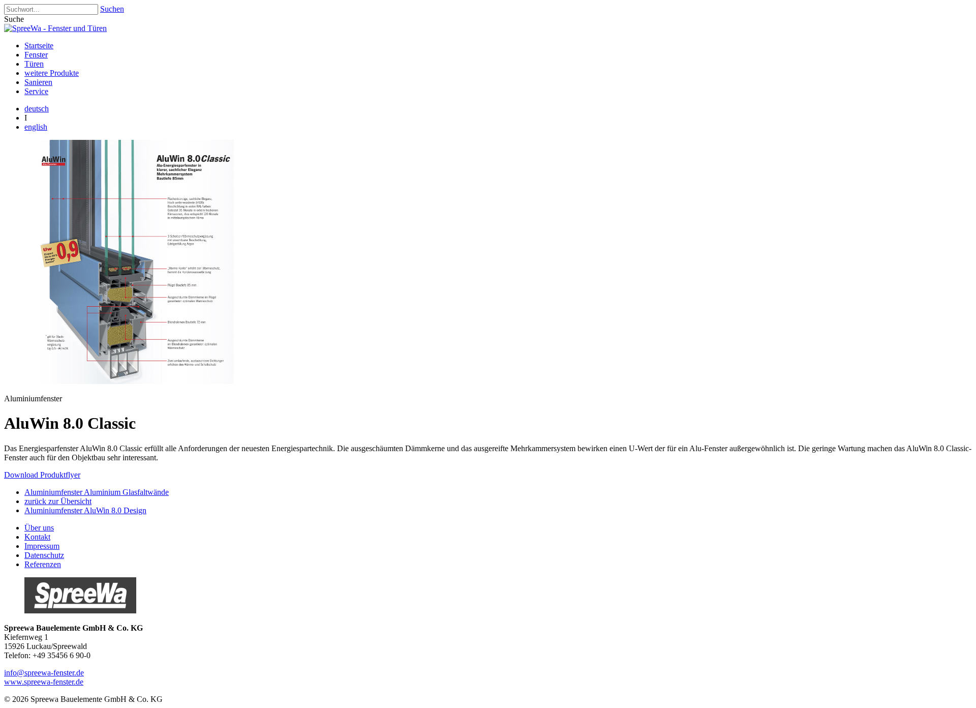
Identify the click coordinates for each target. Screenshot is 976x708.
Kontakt (37, 537)
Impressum (41, 546)
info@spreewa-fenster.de (44, 672)
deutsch (36, 108)
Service (36, 91)
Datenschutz (44, 555)
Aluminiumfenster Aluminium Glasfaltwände (96, 492)
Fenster (36, 54)
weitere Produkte (51, 73)
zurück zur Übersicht (58, 501)
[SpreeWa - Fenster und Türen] (55, 28)
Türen (34, 64)
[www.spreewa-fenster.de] (80, 610)
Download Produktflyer (42, 474)
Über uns (39, 527)
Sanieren (38, 82)
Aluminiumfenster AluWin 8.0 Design (85, 510)
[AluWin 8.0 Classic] (131, 381)
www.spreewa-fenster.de (43, 681)
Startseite (38, 45)
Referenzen (42, 564)
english (35, 127)
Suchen (112, 9)
